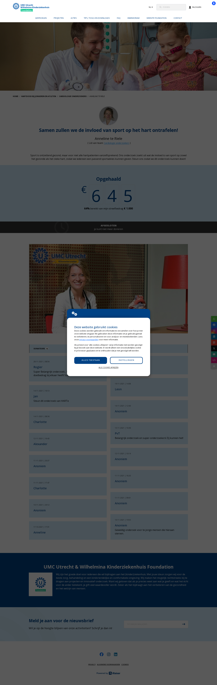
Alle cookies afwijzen (108, 367)
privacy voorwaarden (88, 339)
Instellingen (126, 360)
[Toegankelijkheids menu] (214, 3)
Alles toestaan (90, 360)
